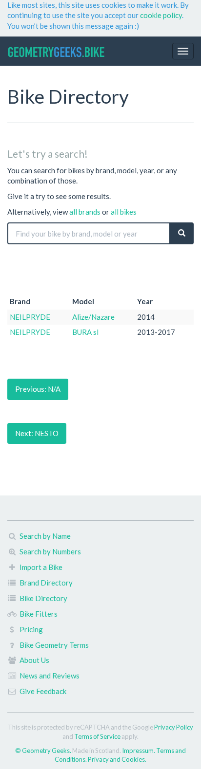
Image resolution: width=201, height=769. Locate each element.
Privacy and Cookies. (117, 759)
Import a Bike (41, 567)
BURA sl (85, 332)
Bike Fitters (39, 613)
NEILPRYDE (30, 316)
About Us (34, 660)
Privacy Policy (173, 727)
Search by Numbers (50, 551)
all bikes (124, 211)
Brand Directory (46, 582)
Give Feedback (43, 691)
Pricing (31, 629)
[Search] (182, 233)
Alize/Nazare (93, 316)
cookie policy (161, 15)
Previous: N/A (37, 388)
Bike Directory (43, 598)
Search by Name (45, 535)
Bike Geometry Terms (54, 645)
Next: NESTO (37, 433)
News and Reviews (50, 675)
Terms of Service (97, 736)
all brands (84, 211)
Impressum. (139, 750)
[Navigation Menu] (183, 51)
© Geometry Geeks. (43, 750)
